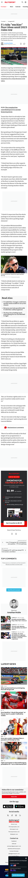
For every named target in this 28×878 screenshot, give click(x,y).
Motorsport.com (14, 829)
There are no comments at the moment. (14, 563)
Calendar (18, 6)
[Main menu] (1, 2)
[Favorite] (20, 43)
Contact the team (14, 851)
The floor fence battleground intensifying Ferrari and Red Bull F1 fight (14, 314)
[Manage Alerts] (16, 533)
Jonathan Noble (8, 43)
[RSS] (20, 815)
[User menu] (25, 2)
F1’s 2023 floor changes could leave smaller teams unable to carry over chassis (14, 303)
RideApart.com (14, 834)
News (11, 6)
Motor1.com (14, 824)
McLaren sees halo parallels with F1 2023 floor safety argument (14, 308)
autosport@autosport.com (14, 846)
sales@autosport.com (14, 853)
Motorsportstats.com (14, 831)
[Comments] (24, 43)
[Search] (22, 2)
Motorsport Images (15, 276)
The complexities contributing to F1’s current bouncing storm (11, 110)
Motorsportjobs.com (14, 826)
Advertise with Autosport (14, 848)
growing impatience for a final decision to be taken (14, 79)
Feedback (14, 841)
